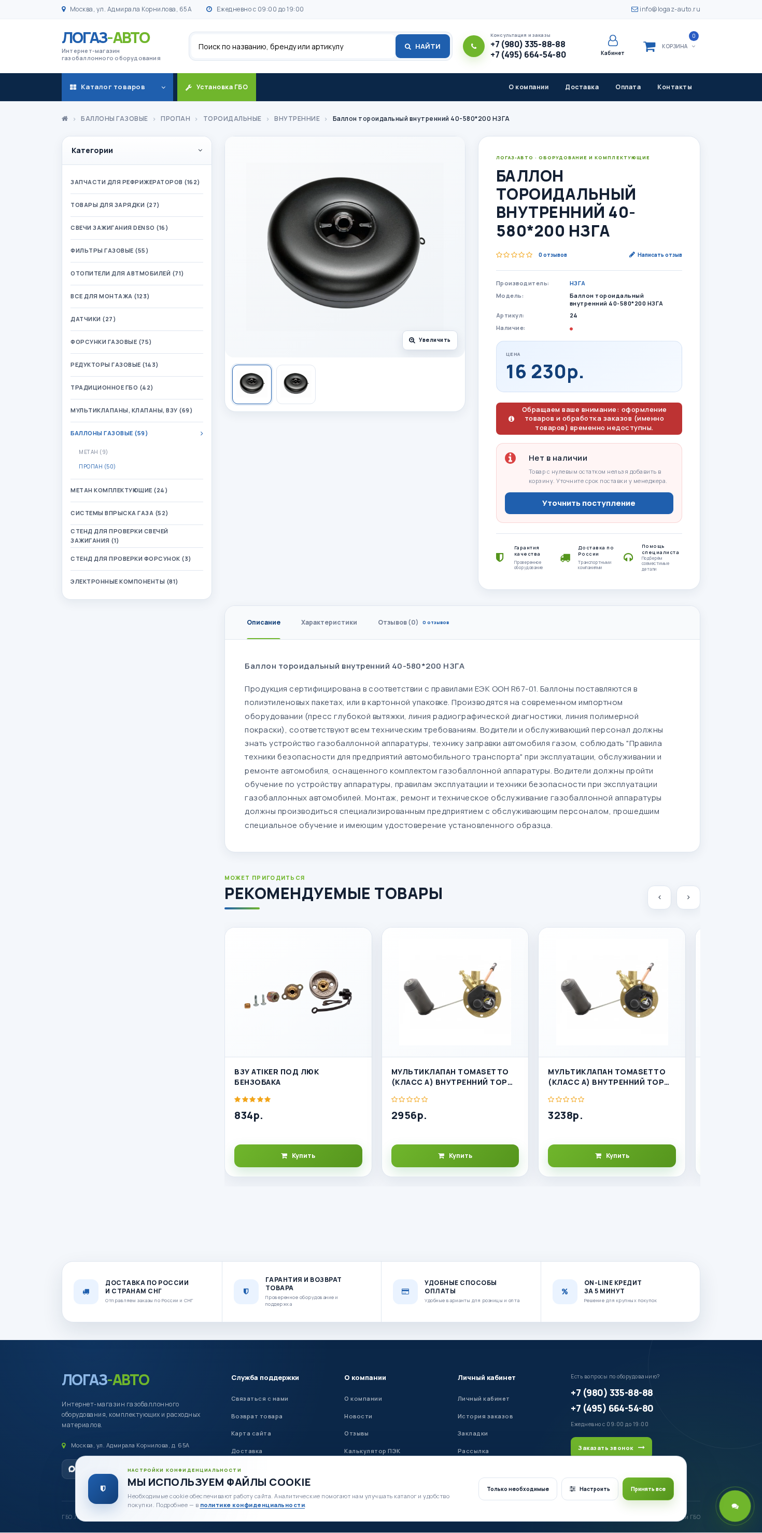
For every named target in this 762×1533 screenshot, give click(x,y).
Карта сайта (251, 1433)
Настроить (595, 1489)
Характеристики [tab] (329, 622)
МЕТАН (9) (93, 451)
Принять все (648, 1489)
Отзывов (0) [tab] (413, 622)
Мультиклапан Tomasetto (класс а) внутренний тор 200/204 (450, 1077)
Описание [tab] (263, 622)
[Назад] (659, 897)
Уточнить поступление (589, 503)
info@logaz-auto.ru (669, 9)
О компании (528, 86)
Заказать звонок (605, 1448)
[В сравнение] (359, 967)
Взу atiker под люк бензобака (276, 1077)
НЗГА (578, 283)
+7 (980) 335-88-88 (612, 1392)
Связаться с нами (260, 1398)
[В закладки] (359, 944)
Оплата (628, 86)
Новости (358, 1416)
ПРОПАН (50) (97, 466)
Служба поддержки (265, 1377)
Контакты (674, 86)
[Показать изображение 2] (296, 384)
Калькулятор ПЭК (372, 1451)
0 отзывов (553, 254)
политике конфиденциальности (252, 1505)
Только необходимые (518, 1489)
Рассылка (473, 1451)
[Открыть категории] (163, 87)
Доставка (582, 86)
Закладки (473, 1433)
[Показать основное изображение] (252, 384)
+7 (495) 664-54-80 (612, 1408)
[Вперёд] (688, 897)
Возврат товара (257, 1416)
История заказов (485, 1416)
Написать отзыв (660, 254)
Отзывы (356, 1433)
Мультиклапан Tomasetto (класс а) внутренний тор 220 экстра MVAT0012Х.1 (607, 1077)
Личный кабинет (487, 1377)
